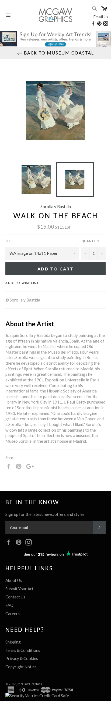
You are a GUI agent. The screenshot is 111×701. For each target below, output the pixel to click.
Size (8, 241)
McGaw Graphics (30, 684)
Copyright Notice (21, 666)
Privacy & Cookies (21, 658)
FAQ (9, 605)
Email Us (100, 16)
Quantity (90, 241)
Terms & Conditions (22, 650)
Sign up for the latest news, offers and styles (45, 514)
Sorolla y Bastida (55, 206)
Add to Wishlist (22, 283)
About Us (13, 580)
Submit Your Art (19, 588)
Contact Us (15, 596)
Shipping (13, 641)
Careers (12, 613)
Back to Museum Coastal (58, 53)
